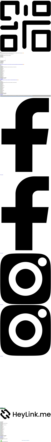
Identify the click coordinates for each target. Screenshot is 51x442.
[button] (25, 382)
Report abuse (1, 407)
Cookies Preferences (3, 408)
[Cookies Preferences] (1, 441)
